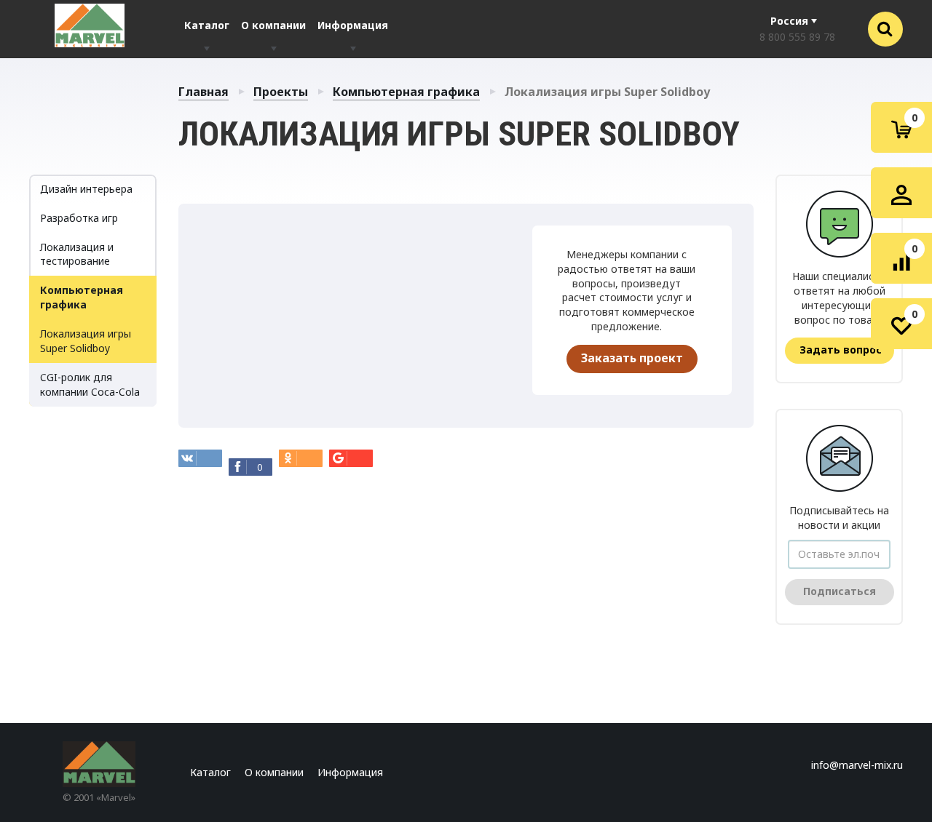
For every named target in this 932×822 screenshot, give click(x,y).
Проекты (280, 92)
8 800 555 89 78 (797, 37)
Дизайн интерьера (86, 189)
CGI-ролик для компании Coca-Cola (90, 384)
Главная (203, 92)
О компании (273, 25)
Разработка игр (79, 218)
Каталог (206, 25)
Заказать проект (632, 358)
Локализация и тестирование (77, 254)
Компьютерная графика (406, 92)
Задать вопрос (840, 349)
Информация (352, 25)
